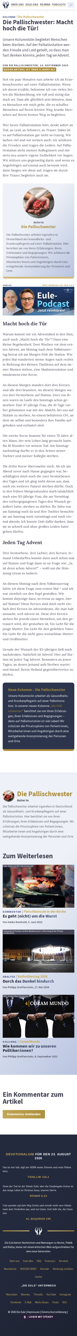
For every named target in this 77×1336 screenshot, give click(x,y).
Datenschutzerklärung (54, 1312)
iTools (55, 1302)
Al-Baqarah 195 (38, 1218)
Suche (38, 1276)
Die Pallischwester (38, 226)
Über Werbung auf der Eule (58, 285)
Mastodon (11, 1294)
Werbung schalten (63, 1269)
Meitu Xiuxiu (42, 1302)
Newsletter (10, 1269)
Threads (38, 1294)
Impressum (33, 1312)
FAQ (39, 1261)
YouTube (51, 1294)
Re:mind (45, 4)
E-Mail (28, 1302)
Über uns (17, 4)
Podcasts (59, 4)
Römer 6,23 (38, 1195)
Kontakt (44, 1269)
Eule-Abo (32, 4)
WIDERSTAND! (28, 1269)
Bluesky (25, 1294)
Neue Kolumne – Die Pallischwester (36, 689)
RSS (64, 1302)
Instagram (65, 1294)
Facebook (15, 1302)
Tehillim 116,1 (38, 1177)
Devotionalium (20, 1154)
